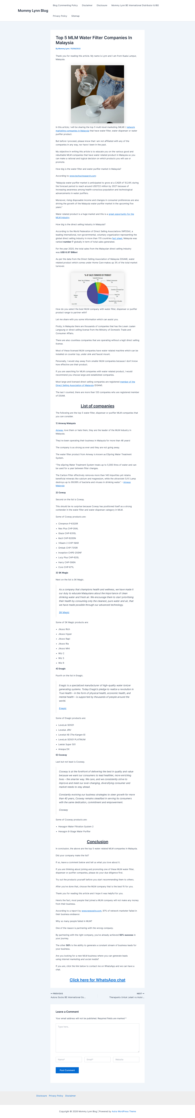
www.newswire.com (91, 910)
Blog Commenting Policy (65, 5)
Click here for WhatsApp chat (97, 979)
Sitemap (75, 16)
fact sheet (117, 238)
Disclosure (102, 5)
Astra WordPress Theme (124, 1111)
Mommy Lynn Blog (33, 10)
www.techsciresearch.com (83, 175)
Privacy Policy (60, 16)
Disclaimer (87, 5)
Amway (59, 430)
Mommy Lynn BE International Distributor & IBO (135, 5)
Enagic (62, 708)
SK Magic (64, 612)
